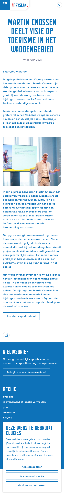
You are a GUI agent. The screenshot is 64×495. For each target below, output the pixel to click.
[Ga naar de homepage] (19, 5)
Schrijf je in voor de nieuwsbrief (26, 372)
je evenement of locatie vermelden (24, 401)
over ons (8, 396)
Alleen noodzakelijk (32, 476)
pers (5, 407)
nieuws (7, 417)
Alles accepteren (32, 466)
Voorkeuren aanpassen (32, 485)
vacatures (9, 412)
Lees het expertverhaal (21, 316)
